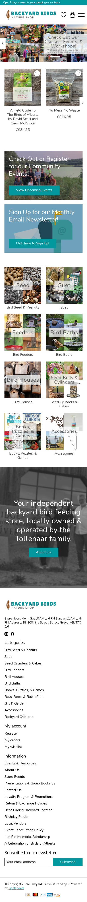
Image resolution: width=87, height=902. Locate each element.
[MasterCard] (35, 895)
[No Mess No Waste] (64, 87)
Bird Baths (64, 354)
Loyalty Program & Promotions (28, 796)
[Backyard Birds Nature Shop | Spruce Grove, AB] (31, 14)
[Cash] (28, 895)
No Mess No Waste (64, 110)
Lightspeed (16, 888)
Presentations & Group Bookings (29, 783)
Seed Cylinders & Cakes (64, 404)
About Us (43, 552)
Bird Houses (23, 402)
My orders (12, 740)
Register (11, 733)
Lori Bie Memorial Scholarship (27, 836)
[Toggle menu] (81, 14)
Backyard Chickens (18, 716)
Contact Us (13, 790)
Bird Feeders (23, 354)
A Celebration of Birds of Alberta (29, 843)
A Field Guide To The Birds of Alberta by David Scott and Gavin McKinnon (23, 117)
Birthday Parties (16, 816)
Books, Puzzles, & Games (23, 455)
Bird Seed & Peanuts (23, 307)
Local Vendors (15, 823)
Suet (64, 307)
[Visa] (43, 895)
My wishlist (13, 746)
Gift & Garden (14, 703)
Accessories (64, 453)
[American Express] (50, 895)
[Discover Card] (57, 895)
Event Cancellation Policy (24, 830)
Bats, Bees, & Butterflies (23, 696)
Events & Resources (20, 763)
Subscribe (67, 861)
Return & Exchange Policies (25, 803)
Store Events (14, 776)
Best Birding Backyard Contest (28, 810)
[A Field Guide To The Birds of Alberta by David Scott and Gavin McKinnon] (22, 87)
